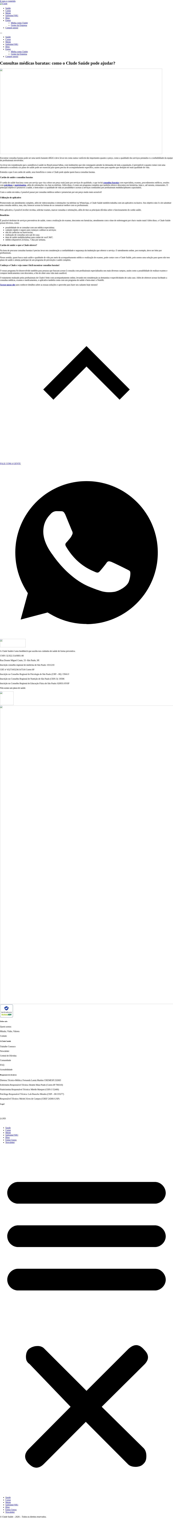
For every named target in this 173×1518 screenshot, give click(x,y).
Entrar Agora (10, 1140)
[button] (86, 1320)
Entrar (8, 20)
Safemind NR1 (11, 15)
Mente (8, 13)
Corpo (8, 10)
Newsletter (10, 1142)
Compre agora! (11, 28)
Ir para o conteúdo (8, 1)
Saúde (8, 8)
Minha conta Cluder (19, 23)
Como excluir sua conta (10, 1123)
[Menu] (1, 33)
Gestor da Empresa (19, 25)
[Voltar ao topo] (86, 461)
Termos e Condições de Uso (12, 1114)
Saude (8, 1128)
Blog (7, 18)
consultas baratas (111, 182)
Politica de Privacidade (9, 1109)
